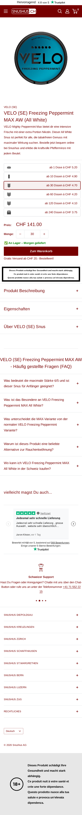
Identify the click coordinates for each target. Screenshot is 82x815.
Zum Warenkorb (41, 251)
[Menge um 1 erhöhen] (44, 234)
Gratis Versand (13, 258)
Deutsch (10, 731)
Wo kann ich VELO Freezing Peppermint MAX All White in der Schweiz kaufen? (36, 466)
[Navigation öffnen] (6, 11)
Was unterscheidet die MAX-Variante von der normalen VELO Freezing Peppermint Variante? (36, 424)
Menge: (9, 234)
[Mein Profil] (67, 11)
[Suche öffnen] (60, 11)
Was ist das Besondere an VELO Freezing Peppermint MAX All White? (34, 402)
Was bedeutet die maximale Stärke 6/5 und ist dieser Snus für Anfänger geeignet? (36, 383)
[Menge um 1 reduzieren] (20, 234)
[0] (75, 11)
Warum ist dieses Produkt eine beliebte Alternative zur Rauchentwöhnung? (31, 446)
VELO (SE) (10, 107)
